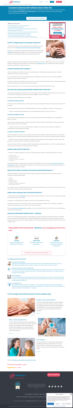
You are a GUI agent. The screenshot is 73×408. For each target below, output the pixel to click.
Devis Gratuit (59, 1)
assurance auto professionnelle (18, 208)
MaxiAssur (5, 4)
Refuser (57, 403)
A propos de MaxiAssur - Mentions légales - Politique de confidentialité (36, 394)
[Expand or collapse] (46, 23)
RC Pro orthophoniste (40, 339)
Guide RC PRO (10, 4)
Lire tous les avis (17, 390)
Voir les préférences (66, 403)
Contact (51, 1)
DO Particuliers (18, 396)
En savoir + (38, 313)
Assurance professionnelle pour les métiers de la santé (24, 360)
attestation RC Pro (41, 63)
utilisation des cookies (31, 400)
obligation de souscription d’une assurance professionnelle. (28, 47)
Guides (46, 1)
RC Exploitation (22, 195)
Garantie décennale (32, 396)
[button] (71, 394)
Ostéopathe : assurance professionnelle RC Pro (45, 299)
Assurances (41, 1)
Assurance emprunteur (39, 396)
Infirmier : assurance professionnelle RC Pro (18, 319)
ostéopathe (10, 52)
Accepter (51, 403)
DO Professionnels (25, 396)
